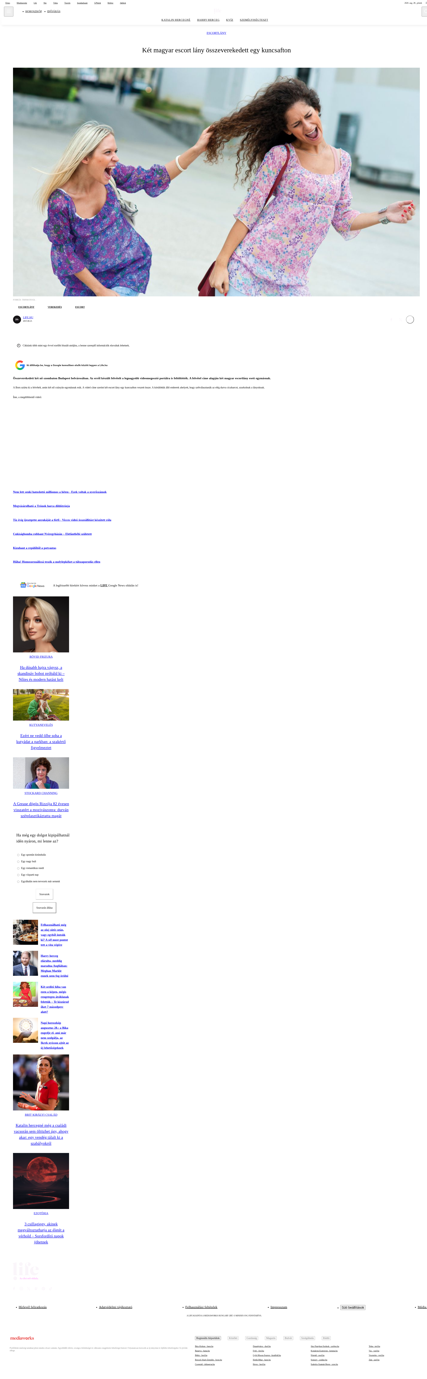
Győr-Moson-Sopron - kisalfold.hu (267, 1355)
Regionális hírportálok (208, 1338)
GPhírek (97, 3)
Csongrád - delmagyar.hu (205, 1364)
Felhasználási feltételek (201, 1307)
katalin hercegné (175, 20)
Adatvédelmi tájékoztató (115, 1307)
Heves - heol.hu (259, 1364)
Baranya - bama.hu (202, 1351)
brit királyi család (41, 1114)
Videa (55, 3)
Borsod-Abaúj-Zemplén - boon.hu (208, 1360)
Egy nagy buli (28, 861)
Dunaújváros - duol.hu (262, 1346)
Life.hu (28, 317)
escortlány (216, 33)
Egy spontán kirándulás (33, 854)
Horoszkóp (33, 11)
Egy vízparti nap (30, 874)
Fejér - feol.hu (258, 1351)
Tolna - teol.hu (374, 1346)
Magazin (270, 1338)
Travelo (67, 3)
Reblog (110, 3)
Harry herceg (208, 20)
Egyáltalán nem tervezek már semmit (40, 881)
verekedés (55, 307)
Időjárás (53, 11)
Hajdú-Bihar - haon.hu (262, 1360)
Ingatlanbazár (82, 3)
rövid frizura (41, 656)
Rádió (326, 1338)
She (45, 3)
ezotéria (41, 1213)
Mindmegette (22, 3)
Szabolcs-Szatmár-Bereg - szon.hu (324, 1364)
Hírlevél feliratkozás (33, 1307)
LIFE (104, 585)
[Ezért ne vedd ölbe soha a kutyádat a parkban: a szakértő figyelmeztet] (41, 705)
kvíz (229, 20)
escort (80, 307)
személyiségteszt (254, 20)
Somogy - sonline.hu (319, 1360)
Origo (7, 3)
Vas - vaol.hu (374, 1351)
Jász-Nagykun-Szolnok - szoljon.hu (325, 1346)
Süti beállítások (353, 1307)
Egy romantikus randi (32, 868)
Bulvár (288, 1338)
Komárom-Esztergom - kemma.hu (324, 1351)
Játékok (123, 3)
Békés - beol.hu (201, 1355)
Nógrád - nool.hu (317, 1355)
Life (35, 3)
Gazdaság (252, 1338)
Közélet (233, 1338)
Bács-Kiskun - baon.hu (204, 1346)
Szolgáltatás (307, 1338)
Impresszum (279, 1307)
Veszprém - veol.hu (376, 1355)
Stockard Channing (41, 793)
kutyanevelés (41, 725)
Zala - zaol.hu (374, 1360)
